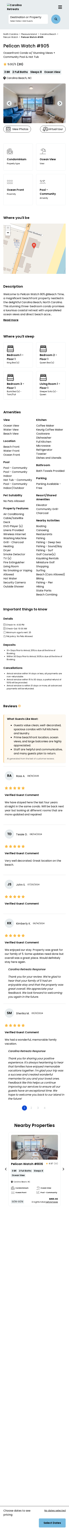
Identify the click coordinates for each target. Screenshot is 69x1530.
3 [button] (38, 1108)
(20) (20, 64)
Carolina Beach (48, 34)
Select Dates (52, 1523)
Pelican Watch (10, 37)
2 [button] (31, 1108)
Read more (10, 320)
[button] (28, 19)
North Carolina (10, 34)
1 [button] (24, 1108)
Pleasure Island (29, 34)
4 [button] (45, 1108)
